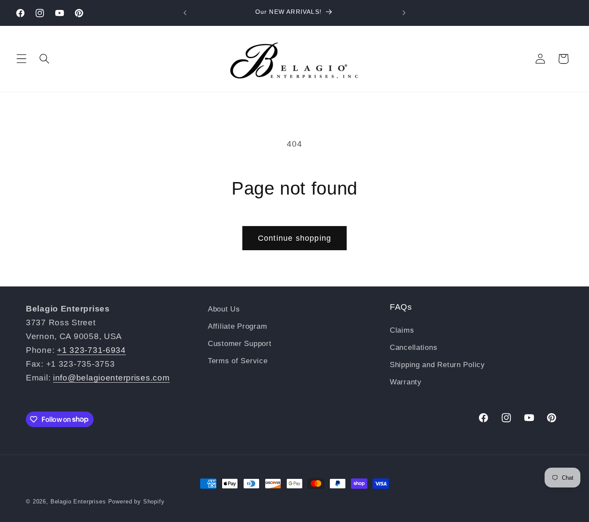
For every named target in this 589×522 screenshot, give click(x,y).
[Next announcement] (404, 13)
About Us (224, 309)
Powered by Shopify (136, 501)
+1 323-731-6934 (91, 350)
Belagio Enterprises (78, 501)
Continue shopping (294, 238)
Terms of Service (238, 361)
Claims (402, 330)
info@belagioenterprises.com (111, 377)
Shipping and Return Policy (437, 365)
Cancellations (413, 347)
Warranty (406, 382)
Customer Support (240, 344)
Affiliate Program (237, 326)
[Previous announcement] (184, 13)
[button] (21, 58)
